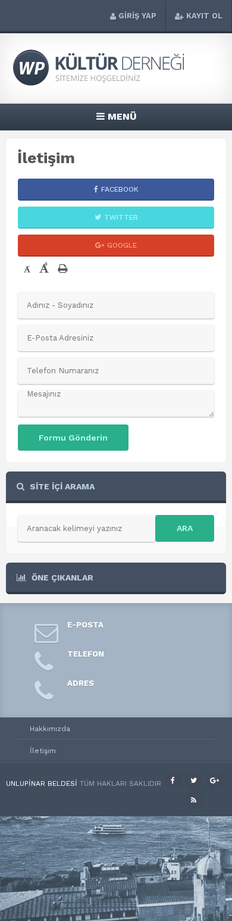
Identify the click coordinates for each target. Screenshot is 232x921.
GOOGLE (122, 245)
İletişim (43, 751)
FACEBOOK (120, 189)
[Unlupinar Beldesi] (116, 84)
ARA (185, 528)
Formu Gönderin (73, 437)
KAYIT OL (204, 15)
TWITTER (121, 217)
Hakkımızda (50, 729)
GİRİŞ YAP (137, 15)
